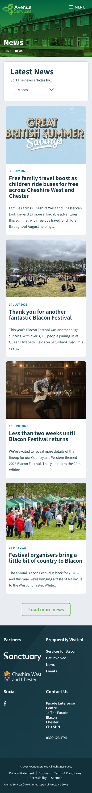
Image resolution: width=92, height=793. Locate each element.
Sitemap (57, 778)
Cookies (44, 773)
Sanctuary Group (59, 784)
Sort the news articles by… (32, 80)
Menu (80, 7)
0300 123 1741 (56, 737)
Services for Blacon (61, 651)
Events (51, 671)
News (50, 664)
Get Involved (56, 657)
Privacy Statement (21, 773)
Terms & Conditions (67, 773)
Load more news (46, 609)
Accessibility (38, 778)
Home (7, 51)
